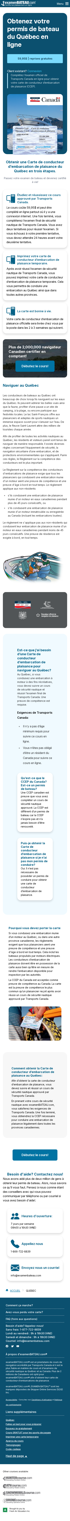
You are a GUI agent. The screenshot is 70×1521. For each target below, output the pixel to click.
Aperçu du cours (15, 1441)
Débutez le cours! (35, 366)
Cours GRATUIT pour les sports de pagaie (28, 1432)
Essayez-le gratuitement (19, 1428)
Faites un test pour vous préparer (23, 1424)
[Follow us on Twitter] (12, 1346)
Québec (10, 1420)
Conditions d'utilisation (41, 1400)
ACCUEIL (15, 1290)
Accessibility (11, 1400)
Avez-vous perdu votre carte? (24, 1312)
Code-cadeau (13, 1449)
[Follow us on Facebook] (7, 1346)
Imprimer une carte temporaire (22, 1436)
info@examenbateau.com (26, 1275)
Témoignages (13, 1445)
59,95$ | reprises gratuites (35, 58)
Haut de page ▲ (16, 1456)
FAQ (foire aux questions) (21, 1318)
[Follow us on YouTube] (18, 1346)
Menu (60, 3)
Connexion (34, 71)
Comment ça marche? (19, 1305)
